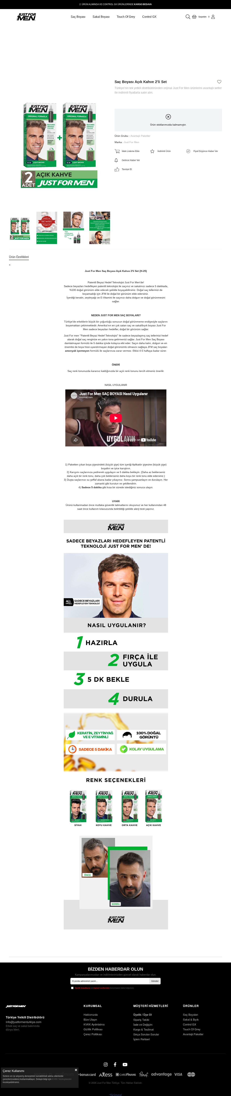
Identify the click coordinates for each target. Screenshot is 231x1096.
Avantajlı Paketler (193, 1034)
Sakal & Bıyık (191, 1019)
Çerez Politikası (93, 1034)
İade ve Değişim (142, 1024)
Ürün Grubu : (132, 135)
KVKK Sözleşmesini (61, 1079)
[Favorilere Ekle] (219, 82)
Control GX (189, 1024)
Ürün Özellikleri (19, 256)
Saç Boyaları (190, 1014)
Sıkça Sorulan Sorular (146, 1034)
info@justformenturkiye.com (23, 1022)
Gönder (155, 981)
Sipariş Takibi (141, 1019)
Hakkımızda (91, 1014)
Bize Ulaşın (90, 1019)
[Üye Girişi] (213, 17)
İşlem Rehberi (141, 1039)
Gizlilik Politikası (93, 1029)
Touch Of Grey (192, 1029)
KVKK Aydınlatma (94, 1024)
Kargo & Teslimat (143, 1029)
